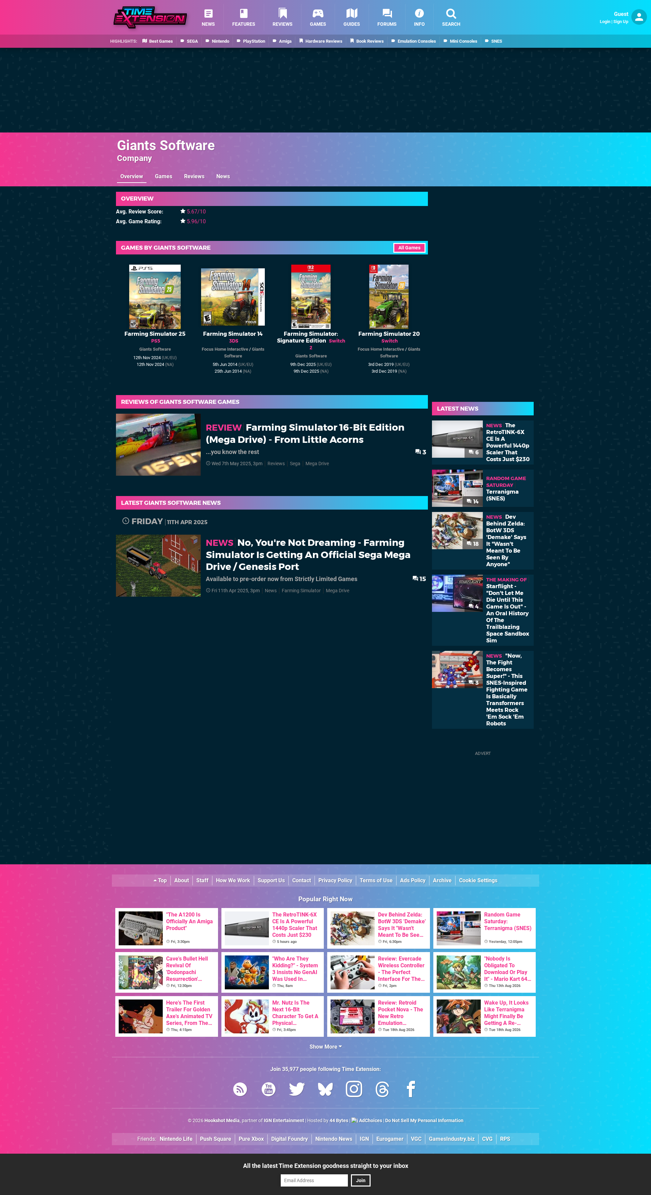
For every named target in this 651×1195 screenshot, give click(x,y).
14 (475, 501)
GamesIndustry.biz (452, 1139)
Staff (202, 880)
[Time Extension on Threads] (382, 1090)
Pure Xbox (251, 1139)
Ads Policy (413, 880)
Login (605, 21)
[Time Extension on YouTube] (268, 1090)
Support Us (271, 880)
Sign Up (620, 21)
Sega (295, 464)
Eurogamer (389, 1139)
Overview (131, 176)
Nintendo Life (176, 1139)
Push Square (215, 1139)
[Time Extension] (150, 17)
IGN (364, 1139)
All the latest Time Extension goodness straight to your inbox (325, 1165)
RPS (505, 1139)
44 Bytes (339, 1121)
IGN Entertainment (284, 1121)
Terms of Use (376, 880)
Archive (442, 880)
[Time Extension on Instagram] (354, 1090)
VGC (416, 1139)
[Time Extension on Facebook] (410, 1090)
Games (163, 176)
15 (422, 579)
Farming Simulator (301, 591)
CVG (487, 1139)
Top (162, 880)
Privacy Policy (335, 880)
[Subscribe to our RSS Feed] (240, 1090)
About (181, 880)
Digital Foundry (289, 1139)
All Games (409, 248)
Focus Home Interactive (225, 349)
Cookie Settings (478, 880)
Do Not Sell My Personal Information (424, 1121)
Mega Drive (317, 464)
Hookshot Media (222, 1121)
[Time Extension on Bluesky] (325, 1090)
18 (475, 544)
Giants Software (166, 145)
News (223, 176)
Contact (301, 880)
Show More (324, 1047)
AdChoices (370, 1121)
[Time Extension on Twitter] (297, 1090)
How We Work (233, 880)
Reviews (194, 176)
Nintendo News (333, 1139)
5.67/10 (196, 211)
